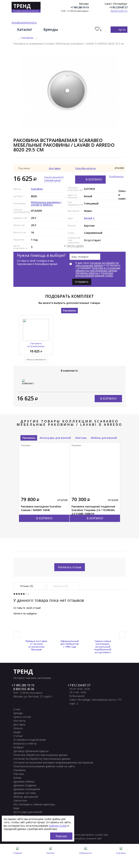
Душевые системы (24, 793)
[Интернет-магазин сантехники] (14, 38)
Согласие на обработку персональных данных (97, 264)
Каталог (24, 29)
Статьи (17, 736)
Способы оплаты (85, 168)
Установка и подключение (29, 739)
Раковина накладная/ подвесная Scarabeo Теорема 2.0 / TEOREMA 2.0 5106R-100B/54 (93, 510)
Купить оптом (22, 717)
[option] (69, 92)
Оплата (18, 728)
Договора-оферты (86, 273)
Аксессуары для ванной (55, 437)
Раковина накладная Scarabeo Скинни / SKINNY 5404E (41, 508)
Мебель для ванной (104, 437)
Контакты (19, 720)
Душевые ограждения (26, 789)
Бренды (50, 29)
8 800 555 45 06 (23, 689)
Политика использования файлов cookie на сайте (44, 766)
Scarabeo (37, 189)
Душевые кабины (23, 781)
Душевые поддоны (24, 785)
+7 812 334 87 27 (118, 7)
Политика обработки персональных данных (40, 755)
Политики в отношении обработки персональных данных (97, 269)
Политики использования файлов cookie (94, 274)
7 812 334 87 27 (80, 685)
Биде (16, 808)
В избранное (116, 176)
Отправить (82, 281)
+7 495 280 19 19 (79, 7)
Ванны (17, 777)
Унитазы (81, 437)
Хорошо (61, 836)
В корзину (94, 179)
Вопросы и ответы (25, 743)
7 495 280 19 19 (23, 685)
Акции (17, 732)
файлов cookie (58, 825)
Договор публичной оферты (31, 751)
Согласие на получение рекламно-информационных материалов (53, 762)
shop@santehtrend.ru (24, 22)
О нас (16, 709)
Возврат (18, 747)
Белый (88, 218)
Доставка (54, 168)
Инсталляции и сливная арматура (34, 804)
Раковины (27, 37)
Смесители (20, 800)
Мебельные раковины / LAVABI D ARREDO (46, 203)
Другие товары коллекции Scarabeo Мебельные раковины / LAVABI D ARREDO (69, 423)
